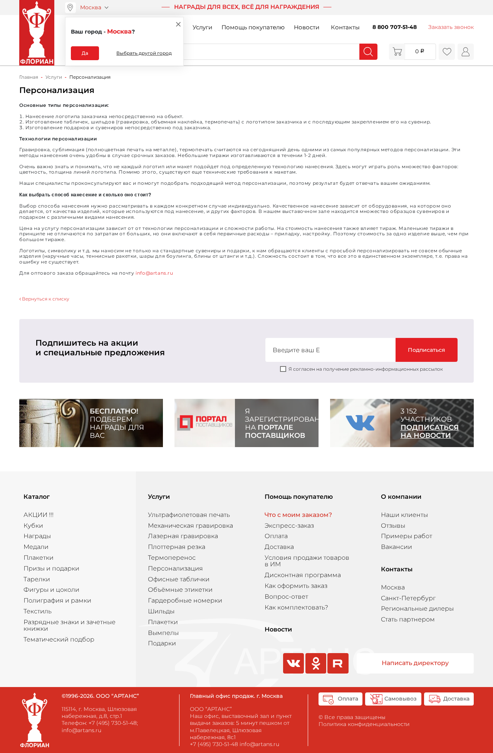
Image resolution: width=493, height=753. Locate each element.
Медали (36, 546)
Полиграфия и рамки (57, 600)
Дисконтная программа (303, 575)
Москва (90, 7)
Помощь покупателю (253, 27)
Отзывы (393, 525)
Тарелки (36, 579)
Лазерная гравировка (183, 536)
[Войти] (466, 52)
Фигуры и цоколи (51, 589)
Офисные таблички (179, 579)
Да (85, 53)
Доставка (279, 546)
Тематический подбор (58, 639)
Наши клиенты (404, 514)
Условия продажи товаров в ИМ (307, 561)
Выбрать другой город (144, 53)
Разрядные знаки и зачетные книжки (69, 625)
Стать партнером (408, 619)
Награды (37, 536)
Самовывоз (400, 698)
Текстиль (37, 611)
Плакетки (38, 557)
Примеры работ (406, 536)
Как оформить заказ (296, 585)
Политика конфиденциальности (364, 724)
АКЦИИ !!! (38, 514)
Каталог (36, 496)
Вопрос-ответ (286, 596)
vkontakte (292, 673)
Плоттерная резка (176, 546)
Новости (306, 27)
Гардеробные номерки (185, 600)
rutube (338, 673)
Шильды (161, 611)
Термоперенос (172, 557)
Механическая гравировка (190, 525)
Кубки (33, 525)
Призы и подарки (51, 568)
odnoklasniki (315, 673)
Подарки (162, 643)
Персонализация (175, 568)
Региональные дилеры (417, 608)
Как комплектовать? (296, 607)
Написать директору (415, 663)
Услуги (202, 27)
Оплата (276, 536)
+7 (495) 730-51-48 (113, 722)
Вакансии (396, 546)
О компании (401, 496)
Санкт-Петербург (408, 598)
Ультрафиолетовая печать (189, 514)
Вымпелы (163, 633)
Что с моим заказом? (298, 514)
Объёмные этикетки (180, 589)
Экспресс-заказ (289, 525)
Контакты (345, 27)
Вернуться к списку (45, 299)
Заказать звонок (451, 27)
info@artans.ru (154, 273)
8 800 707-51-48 (394, 27)
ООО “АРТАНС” (211, 709)
